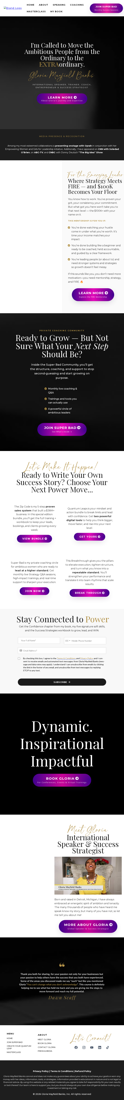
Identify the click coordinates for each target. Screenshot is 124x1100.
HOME (30, 4)
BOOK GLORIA (45, 1043)
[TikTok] (107, 1047)
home (10, 1038)
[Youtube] (92, 1047)
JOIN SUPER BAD (15, 1042)
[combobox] (67, 640)
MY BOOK (56, 11)
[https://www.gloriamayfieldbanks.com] (13, 8)
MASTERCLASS (36, 11)
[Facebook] (76, 1047)
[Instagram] (84, 1047)
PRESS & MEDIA (45, 1051)
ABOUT (43, 4)
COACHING (77, 4)
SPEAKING (59, 4)
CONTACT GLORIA (46, 1047)
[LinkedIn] (100, 1047)
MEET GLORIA (44, 1039)
